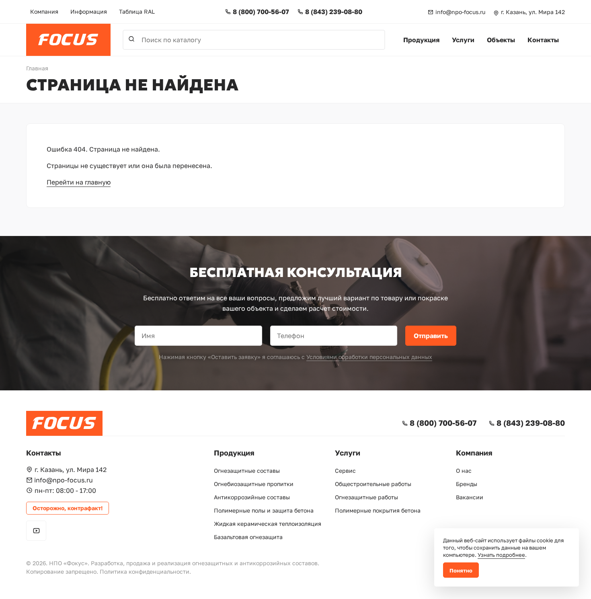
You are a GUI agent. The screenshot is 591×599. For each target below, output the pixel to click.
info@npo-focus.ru (460, 11)
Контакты (543, 40)
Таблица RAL (137, 11)
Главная (37, 68)
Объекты (501, 40)
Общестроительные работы (373, 483)
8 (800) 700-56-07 (261, 12)
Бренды (466, 483)
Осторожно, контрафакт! (68, 508)
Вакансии (469, 497)
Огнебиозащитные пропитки (253, 483)
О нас (464, 470)
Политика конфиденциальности (144, 571)
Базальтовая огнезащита (248, 536)
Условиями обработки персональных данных (369, 356)
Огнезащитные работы (366, 497)
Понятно (460, 570)
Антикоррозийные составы (252, 497)
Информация (88, 11)
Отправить (431, 336)
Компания (44, 11)
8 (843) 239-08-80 (333, 12)
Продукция (421, 40)
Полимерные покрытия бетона (378, 510)
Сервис (345, 470)
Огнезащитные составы (247, 470)
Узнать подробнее (501, 555)
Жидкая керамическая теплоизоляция (267, 523)
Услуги (463, 40)
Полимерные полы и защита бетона (264, 510)
